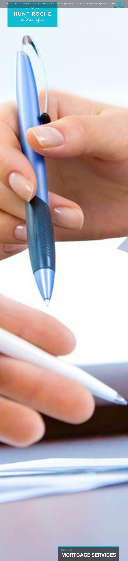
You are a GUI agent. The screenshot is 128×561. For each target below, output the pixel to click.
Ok (119, 4)
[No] (125, 4)
